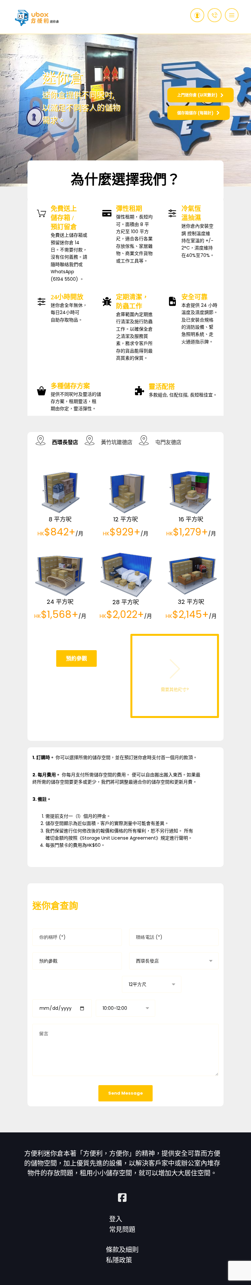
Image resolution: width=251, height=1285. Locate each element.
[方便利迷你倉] (36, 18)
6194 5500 (64, 279)
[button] (232, 15)
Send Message (125, 1093)
